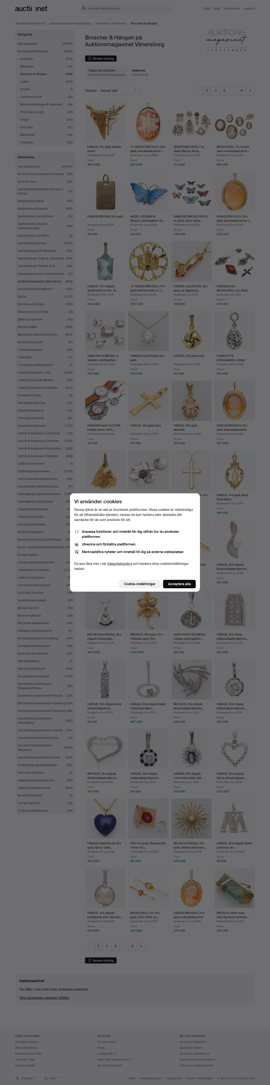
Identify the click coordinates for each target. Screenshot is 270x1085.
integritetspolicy (119, 563)
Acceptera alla (179, 584)
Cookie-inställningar (139, 584)
